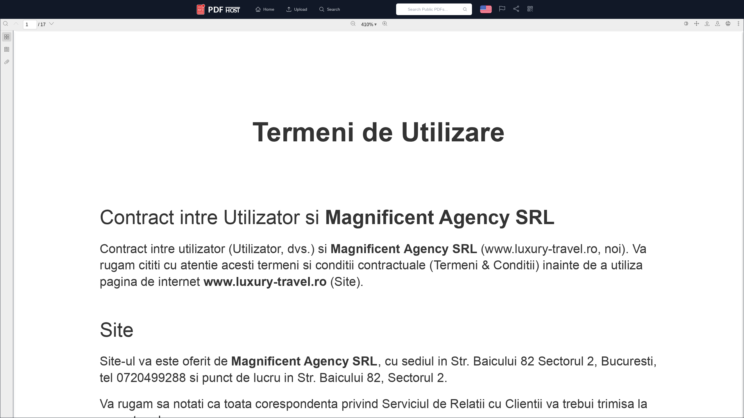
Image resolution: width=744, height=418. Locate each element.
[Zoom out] (353, 23)
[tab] (6, 38)
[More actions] (738, 23)
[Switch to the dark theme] (686, 23)
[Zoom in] (384, 23)
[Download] (717, 23)
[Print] (728, 23)
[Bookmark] (6, 49)
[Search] (5, 23)
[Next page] (51, 23)
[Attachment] (6, 61)
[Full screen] (696, 23)
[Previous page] (16, 23)
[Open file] (707, 23)
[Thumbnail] (6, 37)
